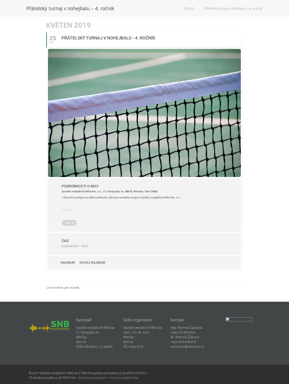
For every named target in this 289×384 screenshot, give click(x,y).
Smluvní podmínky (123, 378)
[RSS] (254, 373)
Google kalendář (92, 262)
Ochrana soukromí (92, 378)
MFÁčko (141, 373)
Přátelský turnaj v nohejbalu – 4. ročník (233, 8)
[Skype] (238, 373)
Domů (189, 8)
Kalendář (68, 262)
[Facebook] (243, 373)
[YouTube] (249, 373)
